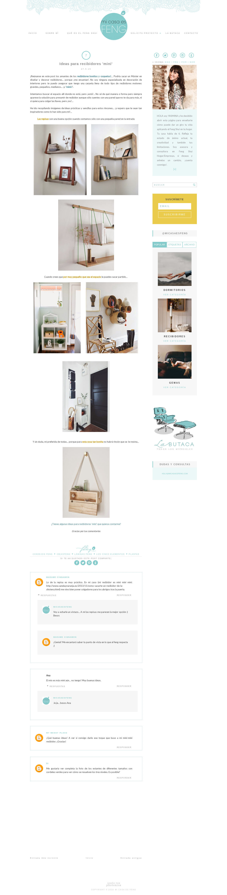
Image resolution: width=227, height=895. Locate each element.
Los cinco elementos (110, 554)
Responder (124, 595)
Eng (168, 62)
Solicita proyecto (146, 33)
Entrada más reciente (44, 858)
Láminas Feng (83, 554)
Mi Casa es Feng (125, 890)
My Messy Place (56, 733)
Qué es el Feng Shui (82, 33)
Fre (176, 62)
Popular (159, 244)
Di (47, 763)
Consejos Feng (43, 554)
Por (184, 62)
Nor (192, 62)
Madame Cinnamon (58, 577)
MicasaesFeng (62, 607)
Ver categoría (174, 295)
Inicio (32, 33)
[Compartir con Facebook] (76, 565)
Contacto (191, 33)
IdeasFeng (63, 554)
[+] (174, 169)
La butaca (173, 33)
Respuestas (48, 595)
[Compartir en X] (83, 565)
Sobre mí (52, 33)
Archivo (189, 244)
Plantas (134, 554)
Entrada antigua (131, 858)
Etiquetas (174, 244)
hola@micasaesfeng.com (175, 474)
